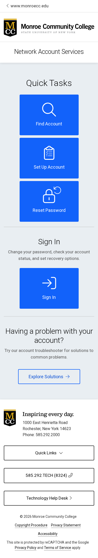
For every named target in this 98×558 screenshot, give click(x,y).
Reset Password (49, 210)
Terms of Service (57, 548)
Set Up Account (49, 167)
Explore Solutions (46, 376)
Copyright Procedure (31, 525)
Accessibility (48, 534)
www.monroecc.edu (29, 5)
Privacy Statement (66, 525)
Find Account (49, 123)
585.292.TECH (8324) (46, 475)
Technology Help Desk (60, 498)
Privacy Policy (25, 548)
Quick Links (46, 452)
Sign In (49, 297)
